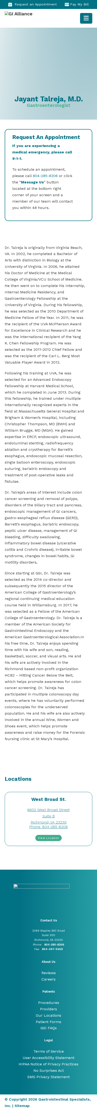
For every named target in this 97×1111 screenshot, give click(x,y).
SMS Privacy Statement (48, 1077)
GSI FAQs (48, 1028)
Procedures (48, 1002)
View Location (48, 838)
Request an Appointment (36, 4)
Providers (48, 1009)
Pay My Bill (79, 4)
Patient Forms (48, 1022)
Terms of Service (48, 1051)
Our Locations (48, 1015)
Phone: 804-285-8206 (48, 827)
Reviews (48, 973)
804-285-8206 (45, 176)
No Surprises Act (48, 1070)
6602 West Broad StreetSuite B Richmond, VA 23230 (48, 816)
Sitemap (22, 1105)
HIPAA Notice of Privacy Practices (48, 1064)
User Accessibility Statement (48, 1057)
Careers (48, 979)
